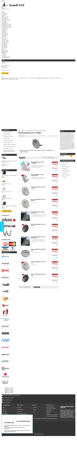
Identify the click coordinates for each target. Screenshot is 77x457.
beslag (63, 135)
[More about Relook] (9, 333)
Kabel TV (3, 49)
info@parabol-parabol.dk (53, 416)
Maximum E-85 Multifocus (36, 252)
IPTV (69, 132)
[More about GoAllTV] (9, 291)
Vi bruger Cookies (6, 138)
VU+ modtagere (4, 21)
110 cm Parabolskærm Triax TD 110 (38, 262)
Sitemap (3, 417)
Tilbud (4, 154)
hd (65, 143)
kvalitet (72, 135)
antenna (67, 143)
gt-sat (74, 138)
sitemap (3, 1)
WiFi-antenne (72, 143)
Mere (21, 153)
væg (72, 142)
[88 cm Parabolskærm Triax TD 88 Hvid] (25, 203)
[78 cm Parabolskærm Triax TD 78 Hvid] (25, 191)
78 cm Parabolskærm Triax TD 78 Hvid (38, 187)
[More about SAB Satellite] (9, 340)
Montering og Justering (6, 56)
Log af (18, 417)
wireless (61, 143)
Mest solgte (5, 170)
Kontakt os (4, 415)
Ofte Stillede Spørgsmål (7, 142)
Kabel (64, 148)
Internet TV (4, 12)
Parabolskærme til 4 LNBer (7, 26)
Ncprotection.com (65, 172)
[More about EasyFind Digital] (9, 284)
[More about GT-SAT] (9, 298)
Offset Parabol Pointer (66, 166)
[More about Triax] (9, 375)
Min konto (20, 405)
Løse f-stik (4, 37)
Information (5, 130)
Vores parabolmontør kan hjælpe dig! (17, 421)
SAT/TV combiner (5, 36)
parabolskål (62, 144)
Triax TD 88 (33, 202)
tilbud (70, 135)
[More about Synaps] (9, 361)
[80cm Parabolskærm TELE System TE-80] (25, 179)
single (61, 138)
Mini (66, 145)
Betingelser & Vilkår (6, 134)
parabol (63, 132)
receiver (66, 132)
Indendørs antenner (5, 42)
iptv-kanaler (71, 138)
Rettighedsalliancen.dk (66, 174)
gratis (61, 137)
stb (74, 144)
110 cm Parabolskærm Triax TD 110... (38, 275)
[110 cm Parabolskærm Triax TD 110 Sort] (25, 278)
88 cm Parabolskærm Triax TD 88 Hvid (38, 200)
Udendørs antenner (5, 41)
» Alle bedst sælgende (6, 211)
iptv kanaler (66, 137)
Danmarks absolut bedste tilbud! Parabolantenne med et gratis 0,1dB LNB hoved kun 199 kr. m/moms (38, 166)
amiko (61, 132)
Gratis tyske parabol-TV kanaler (9, 146)
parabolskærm (68, 134)
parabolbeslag (68, 136)
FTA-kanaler (64, 176)
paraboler (72, 148)
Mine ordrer (19, 407)
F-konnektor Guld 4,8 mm (6, 184)
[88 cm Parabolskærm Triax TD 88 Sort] (25, 228)
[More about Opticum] (9, 326)
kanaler (73, 136)
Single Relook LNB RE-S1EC (7, 199)
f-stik (64, 143)
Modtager (69, 133)
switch (67, 147)
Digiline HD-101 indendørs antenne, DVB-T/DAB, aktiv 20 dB (9, 162)
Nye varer (4, 409)
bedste (61, 149)
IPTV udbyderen (63, 147)
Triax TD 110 (33, 264)
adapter (70, 144)
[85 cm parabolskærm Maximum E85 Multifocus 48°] (25, 253)
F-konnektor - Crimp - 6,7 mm (7, 192)
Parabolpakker (4, 29)
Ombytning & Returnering (8, 136)
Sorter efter (44, 157)
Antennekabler (4, 35)
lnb (74, 132)
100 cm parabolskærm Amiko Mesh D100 (38, 237)
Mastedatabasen (65, 168)
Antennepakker (4, 43)
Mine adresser (19, 411)
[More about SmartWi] (9, 354)
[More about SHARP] (9, 347)
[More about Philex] (9, 256)
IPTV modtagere (5, 13)
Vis (56, 170)
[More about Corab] (9, 270)
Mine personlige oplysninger (22, 413)
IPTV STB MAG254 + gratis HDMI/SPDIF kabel (9, 176)
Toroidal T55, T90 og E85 (6, 27)
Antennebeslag (4, 44)
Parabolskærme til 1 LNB (6, 24)
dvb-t (63, 137)
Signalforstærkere (5, 51)
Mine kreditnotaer (20, 409)
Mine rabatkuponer (20, 415)
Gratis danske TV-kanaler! (8, 148)
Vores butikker (5, 413)
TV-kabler (3, 53)
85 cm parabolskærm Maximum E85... (38, 250)
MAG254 (72, 146)
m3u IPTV (62, 142)
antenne (72, 132)
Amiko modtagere (5, 17)
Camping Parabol (5, 28)
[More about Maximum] (9, 319)
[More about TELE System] (9, 368)
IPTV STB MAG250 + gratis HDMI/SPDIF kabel (9, 206)
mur (65, 144)
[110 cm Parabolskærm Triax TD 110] (25, 266)
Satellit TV (3, 15)
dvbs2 (67, 144)
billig (72, 144)
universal (72, 137)
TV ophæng (4, 55)
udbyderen (69, 145)
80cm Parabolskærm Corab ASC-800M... (37, 163)
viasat (64, 134)
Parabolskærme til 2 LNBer (7, 25)
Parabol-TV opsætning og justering (9, 144)
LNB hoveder (4, 32)
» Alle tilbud (4, 165)
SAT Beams (64, 164)
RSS (34, 411)
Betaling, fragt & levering (7, 132)
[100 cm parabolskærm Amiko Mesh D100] (25, 241)
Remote (68, 148)
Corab (63, 138)
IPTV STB (62, 133)
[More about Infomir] (9, 305)
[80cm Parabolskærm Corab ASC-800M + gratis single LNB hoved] (25, 166)
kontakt (3, 0)
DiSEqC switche (5, 34)
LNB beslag (4, 31)
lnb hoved (66, 138)
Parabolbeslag (4, 30)
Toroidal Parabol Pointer (66, 170)
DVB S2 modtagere (5, 16)
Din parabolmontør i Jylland (8, 140)
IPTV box (65, 133)
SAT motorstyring (5, 33)
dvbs (70, 146)
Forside (3, 11)
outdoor (70, 147)
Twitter (34, 409)
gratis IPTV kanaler (67, 142)
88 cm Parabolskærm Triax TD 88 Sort (38, 225)
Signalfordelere (4, 46)
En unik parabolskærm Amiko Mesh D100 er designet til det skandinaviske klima (38, 241)
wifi (69, 137)
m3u (62, 146)
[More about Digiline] (9, 277)
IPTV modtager (63, 145)
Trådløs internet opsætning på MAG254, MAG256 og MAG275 (9, 151)
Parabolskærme (5, 23)
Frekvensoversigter (65, 162)
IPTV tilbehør (4, 14)
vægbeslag (64, 136)
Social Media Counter (5, 57)
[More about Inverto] (9, 312)
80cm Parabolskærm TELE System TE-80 (37, 175)
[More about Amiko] (9, 263)
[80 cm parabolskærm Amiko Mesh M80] (25, 216)
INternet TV (65, 149)
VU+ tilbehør (4, 22)
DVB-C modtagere (5, 50)
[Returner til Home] (19, 130)
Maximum (67, 135)
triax (61, 136)
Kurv (3, 60)
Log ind (7, 9)
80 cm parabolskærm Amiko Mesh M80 (37, 212)
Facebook (35, 407)
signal (66, 148)
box (68, 149)
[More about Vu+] (9, 382)
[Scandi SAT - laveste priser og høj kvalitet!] (13, 4)
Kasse (7, 73)
